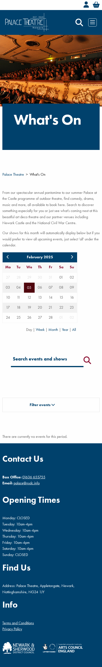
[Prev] (8, 256)
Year (65, 329)
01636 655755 (33, 477)
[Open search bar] (79, 22)
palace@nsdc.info (27, 483)
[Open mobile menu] (92, 22)
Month (53, 329)
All (74, 329)
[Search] (87, 360)
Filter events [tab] (40, 404)
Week (41, 329)
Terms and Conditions (18, 622)
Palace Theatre (13, 174)
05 (29, 287)
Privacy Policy (12, 628)
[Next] (72, 256)
